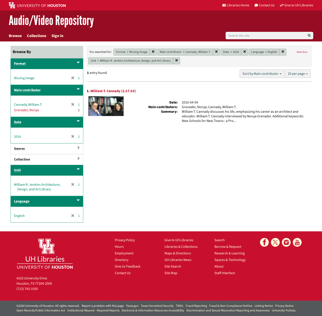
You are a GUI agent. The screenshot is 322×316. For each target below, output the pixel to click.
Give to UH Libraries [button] (298, 5)
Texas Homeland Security (157, 306)
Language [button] (21, 201)
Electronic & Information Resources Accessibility (153, 310)
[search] (309, 35)
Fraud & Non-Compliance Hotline (230, 306)
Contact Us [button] (267, 5)
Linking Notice (264, 306)
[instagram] (286, 242)
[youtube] (297, 242)
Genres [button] (19, 148)
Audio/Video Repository (51, 21)
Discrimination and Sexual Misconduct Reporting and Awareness (228, 310)
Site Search (173, 266)
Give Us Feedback (127, 266)
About (218, 266)
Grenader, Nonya (26, 110)
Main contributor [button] (27, 90)
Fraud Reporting (196, 306)
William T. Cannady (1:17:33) (113, 91)
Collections (36, 36)
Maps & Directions (178, 253)
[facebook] (264, 242)
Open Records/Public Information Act (40, 310)
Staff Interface (224, 273)
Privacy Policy (125, 240)
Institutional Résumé (81, 310)
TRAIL (180, 306)
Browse (15, 36)
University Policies (283, 310)
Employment (124, 253)
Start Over (302, 52)
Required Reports (108, 310)
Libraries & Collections (181, 246)
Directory (121, 259)
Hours (119, 246)
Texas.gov (132, 306)
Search (219, 240)
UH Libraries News (178, 259)
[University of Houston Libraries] (44, 253)
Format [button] (20, 63)
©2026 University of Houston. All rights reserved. (48, 306)
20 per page (297, 73)
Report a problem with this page (103, 306)
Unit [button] (17, 170)
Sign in (57, 36)
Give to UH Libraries (179, 240)
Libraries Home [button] (238, 5)
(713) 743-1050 (27, 288)
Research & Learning (229, 253)
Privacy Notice (284, 306)
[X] (275, 242)
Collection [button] (22, 159)
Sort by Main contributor (260, 73)
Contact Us (123, 273)
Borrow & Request (227, 246)
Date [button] (17, 122)
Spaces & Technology (230, 259)
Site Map (171, 273)
